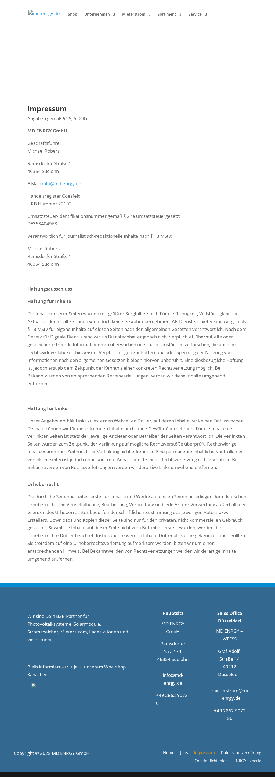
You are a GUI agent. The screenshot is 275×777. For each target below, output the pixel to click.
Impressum (204, 753)
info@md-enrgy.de (61, 183)
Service (195, 14)
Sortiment (167, 14)
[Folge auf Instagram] (39, 654)
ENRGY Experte (247, 761)
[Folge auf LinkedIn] (49, 654)
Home (168, 753)
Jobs (184, 753)
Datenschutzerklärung (241, 753)
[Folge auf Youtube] (59, 654)
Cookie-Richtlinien (211, 761)
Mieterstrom (133, 14)
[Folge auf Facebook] (29, 653)
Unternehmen (97, 14)
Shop (72, 14)
